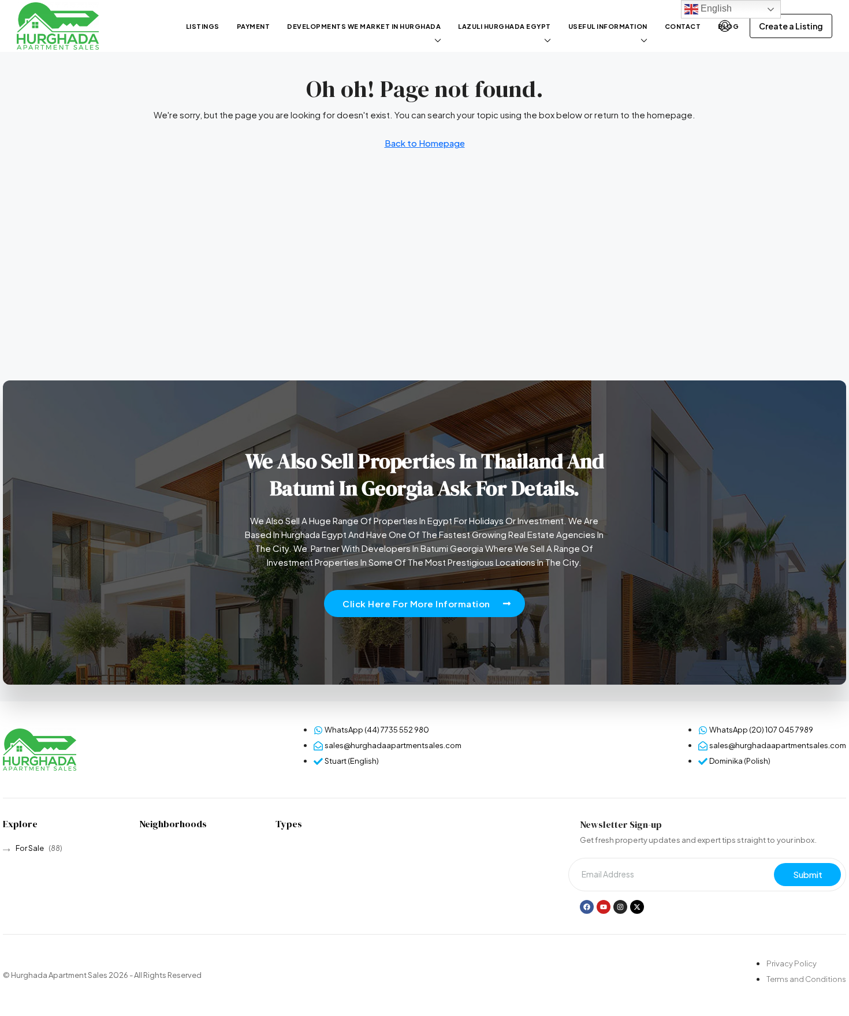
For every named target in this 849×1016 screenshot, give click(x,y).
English (715, 8)
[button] (424, 603)
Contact (683, 26)
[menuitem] (725, 26)
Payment (253, 26)
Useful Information (607, 26)
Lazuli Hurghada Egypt (504, 26)
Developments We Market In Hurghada (364, 26)
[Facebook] (587, 907)
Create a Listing (791, 26)
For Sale (30, 848)
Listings (202, 26)
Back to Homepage (425, 142)
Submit (807, 874)
